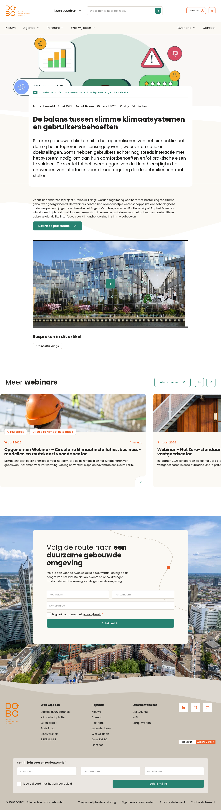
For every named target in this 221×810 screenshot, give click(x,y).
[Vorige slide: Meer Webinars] (199, 382)
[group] (205, 382)
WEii (135, 717)
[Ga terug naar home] (18, 11)
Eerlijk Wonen (142, 723)
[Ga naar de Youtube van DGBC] (207, 707)
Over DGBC (99, 739)
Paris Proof (48, 728)
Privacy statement (172, 802)
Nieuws (11, 28)
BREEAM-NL (48, 739)
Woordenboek (101, 728)
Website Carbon (205, 741)
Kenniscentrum (65, 11)
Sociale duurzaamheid (55, 712)
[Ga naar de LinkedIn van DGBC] (183, 707)
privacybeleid (92, 614)
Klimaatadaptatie (53, 717)
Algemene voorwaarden (137, 802)
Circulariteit (49, 723)
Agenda (29, 28)
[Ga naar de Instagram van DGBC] (195, 707)
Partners (53, 28)
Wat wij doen (81, 28)
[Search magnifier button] (158, 11)
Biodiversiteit (49, 734)
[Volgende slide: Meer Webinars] (210, 382)
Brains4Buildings (47, 346)
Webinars (48, 92)
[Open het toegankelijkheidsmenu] (212, 10)
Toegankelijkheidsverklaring (97, 802)
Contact (209, 28)
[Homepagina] (35, 92)
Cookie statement (203, 802)
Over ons (184, 28)
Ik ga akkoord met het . (78, 614)
